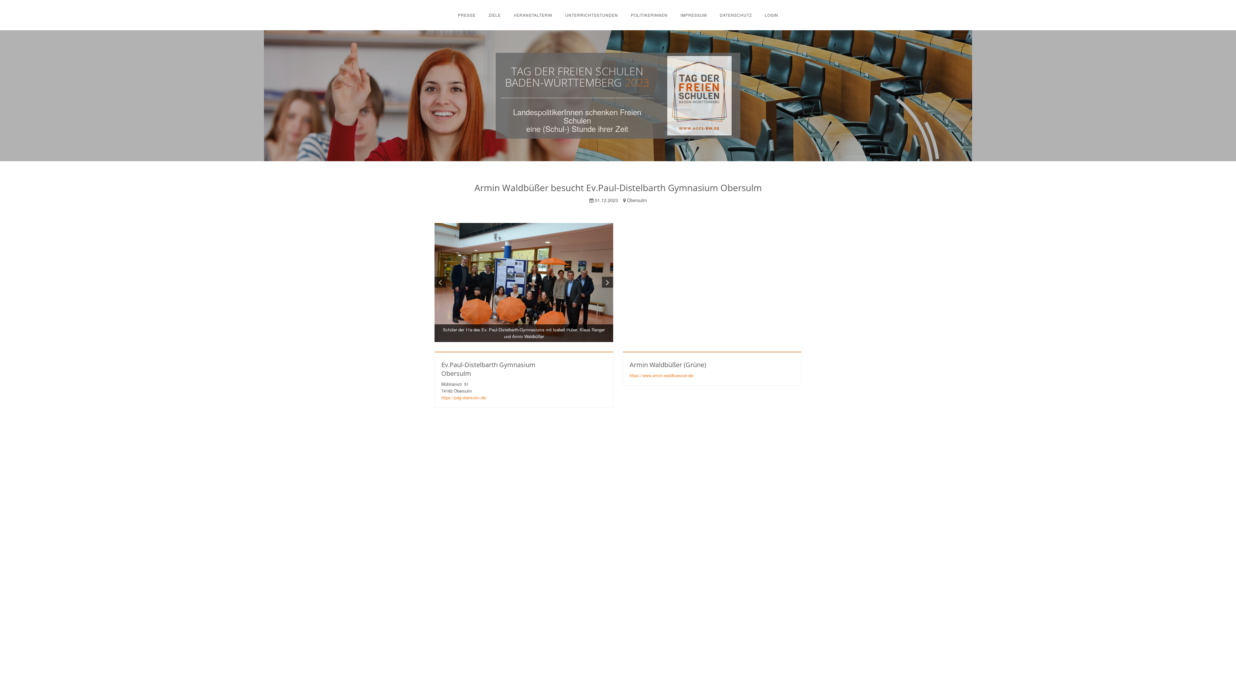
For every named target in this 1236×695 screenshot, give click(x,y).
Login (771, 15)
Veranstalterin (533, 15)
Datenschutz (736, 15)
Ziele (495, 15)
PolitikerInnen (649, 15)
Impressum (693, 15)
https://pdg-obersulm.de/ (464, 397)
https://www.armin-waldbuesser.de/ (662, 375)
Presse (467, 15)
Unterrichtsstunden (591, 15)
